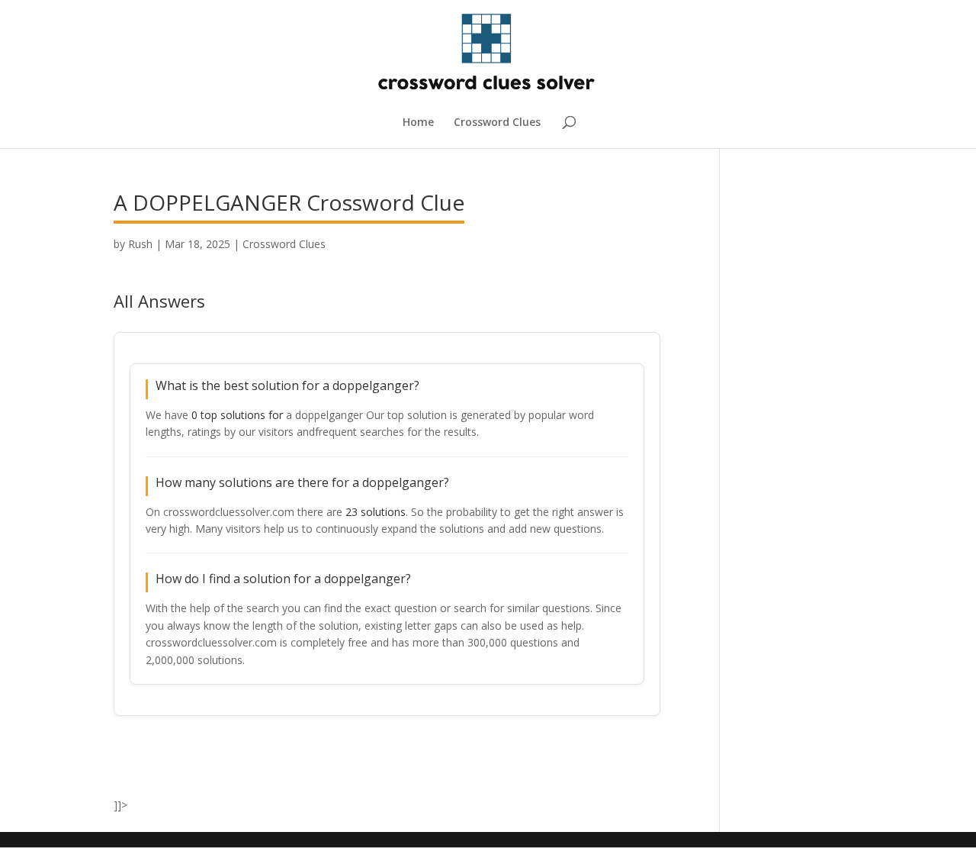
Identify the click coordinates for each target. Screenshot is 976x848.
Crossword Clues (497, 123)
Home (418, 123)
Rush (140, 244)
